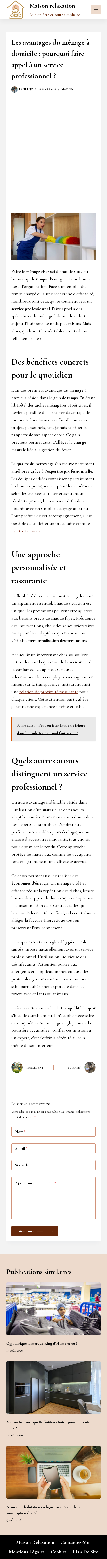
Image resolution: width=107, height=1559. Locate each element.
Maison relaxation (52, 5)
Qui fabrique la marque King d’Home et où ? (41, 1343)
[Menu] (96, 9)
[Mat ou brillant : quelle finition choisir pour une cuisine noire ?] (53, 1387)
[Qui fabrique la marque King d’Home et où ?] (53, 1308)
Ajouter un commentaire (35, 1183)
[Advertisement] (53, 149)
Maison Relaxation (35, 1542)
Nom (20, 1131)
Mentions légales (27, 1552)
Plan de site (85, 1552)
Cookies (59, 1552)
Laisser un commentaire (35, 1231)
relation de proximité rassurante (48, 691)
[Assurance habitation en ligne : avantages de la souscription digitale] (53, 1472)
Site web (21, 1165)
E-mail (21, 1148)
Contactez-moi (75, 1542)
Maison (67, 89)
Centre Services (25, 531)
